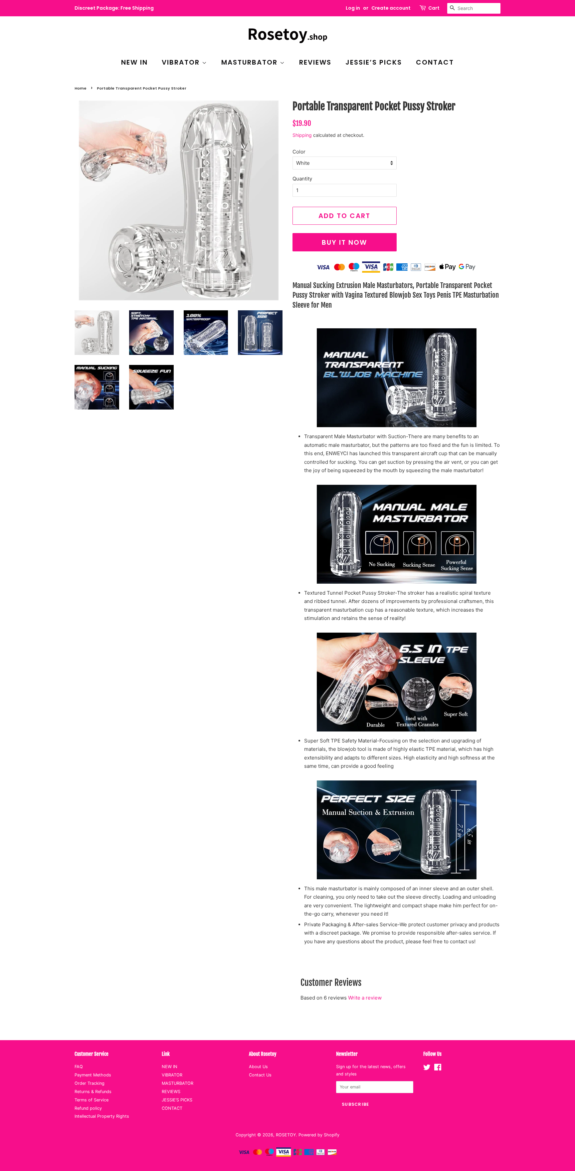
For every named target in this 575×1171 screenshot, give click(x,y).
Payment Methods (93, 1074)
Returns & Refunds (93, 1091)
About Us (258, 1066)
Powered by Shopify (318, 1134)
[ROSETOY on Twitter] (427, 1068)
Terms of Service (91, 1099)
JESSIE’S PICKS (373, 62)
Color (298, 151)
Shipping (302, 135)
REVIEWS (315, 62)
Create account (391, 8)
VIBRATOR (182, 62)
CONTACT (435, 62)
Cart (434, 8)
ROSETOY (286, 1134)
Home (81, 88)
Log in (353, 8)
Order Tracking (89, 1083)
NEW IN (134, 62)
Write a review (365, 998)
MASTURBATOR (250, 62)
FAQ (79, 1066)
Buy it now (344, 242)
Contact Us (260, 1074)
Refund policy (88, 1108)
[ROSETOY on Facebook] (438, 1068)
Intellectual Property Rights (102, 1116)
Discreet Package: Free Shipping (114, 8)
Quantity (302, 178)
